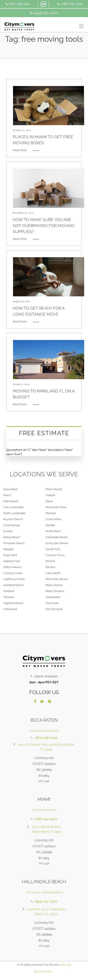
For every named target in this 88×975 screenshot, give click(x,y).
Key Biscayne (54, 609)
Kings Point (10, 555)
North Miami (53, 531)
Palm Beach (10, 501)
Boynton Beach (13, 519)
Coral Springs (11, 525)
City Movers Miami (44, 810)
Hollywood (10, 609)
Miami (7, 495)
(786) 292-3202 (72, 4)
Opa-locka (52, 603)
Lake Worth (52, 573)
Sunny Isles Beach (56, 543)
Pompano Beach (13, 543)
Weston (50, 567)
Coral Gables (53, 519)
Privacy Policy (44, 971)
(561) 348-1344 (19, 4)
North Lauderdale (14, 513)
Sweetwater (53, 597)
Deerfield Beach (13, 585)
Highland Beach (13, 603)
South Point (52, 549)
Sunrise (8, 531)
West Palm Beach (56, 579)
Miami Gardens (54, 591)
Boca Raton (10, 489)
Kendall (50, 525)
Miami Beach (53, 489)
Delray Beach (11, 537)
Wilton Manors (12, 567)
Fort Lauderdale (13, 507)
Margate (8, 549)
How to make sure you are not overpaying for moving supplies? (43, 225)
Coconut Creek (12, 573)
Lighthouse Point (14, 579)
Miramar (50, 513)
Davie (49, 501)
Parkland (8, 591)
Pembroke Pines (55, 507)
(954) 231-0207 (46, 13)
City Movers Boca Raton (44, 730)
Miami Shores (54, 585)
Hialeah (50, 495)
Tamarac (8, 597)
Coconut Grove (55, 555)
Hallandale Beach (56, 537)
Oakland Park (11, 561)
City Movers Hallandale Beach (44, 892)
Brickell (50, 561)
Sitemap (65, 964)
